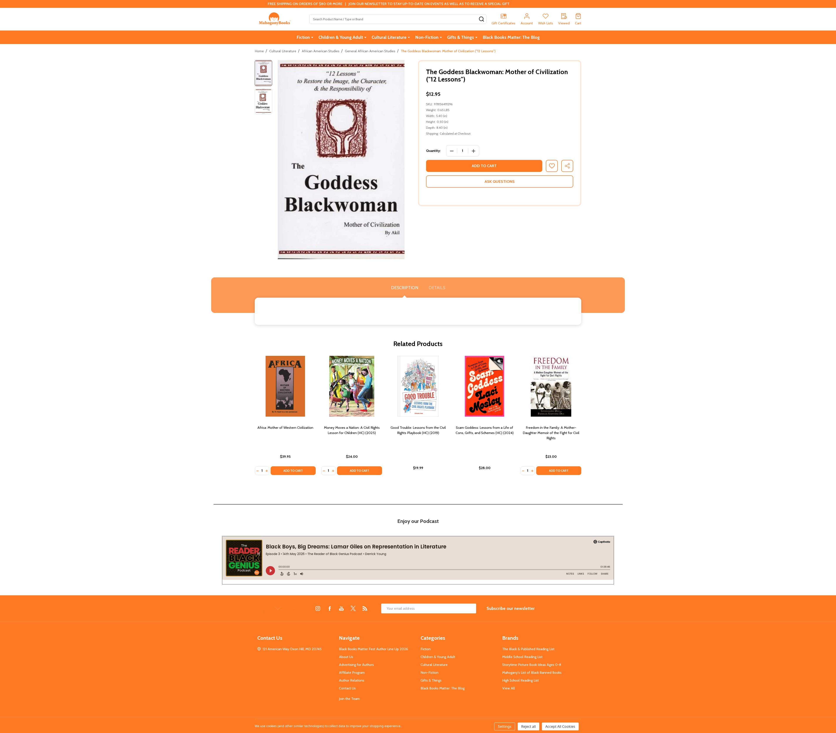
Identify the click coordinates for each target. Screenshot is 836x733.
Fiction (303, 37)
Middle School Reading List (522, 657)
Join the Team (349, 699)
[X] (353, 608)
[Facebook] (329, 608)
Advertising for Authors (356, 665)
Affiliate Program (352, 672)
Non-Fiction (426, 37)
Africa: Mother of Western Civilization (285, 428)
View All (508, 688)
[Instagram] (318, 608)
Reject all (528, 726)
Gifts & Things (460, 37)
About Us (346, 657)
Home (259, 51)
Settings (504, 726)
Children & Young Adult (341, 37)
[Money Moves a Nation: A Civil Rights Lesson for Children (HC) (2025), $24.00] (351, 386)
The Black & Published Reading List (528, 649)
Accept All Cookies (560, 726)
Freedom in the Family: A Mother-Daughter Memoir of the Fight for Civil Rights (551, 433)
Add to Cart (484, 165)
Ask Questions (500, 181)
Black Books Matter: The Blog (511, 37)
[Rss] (365, 608)
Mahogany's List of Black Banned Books (531, 672)
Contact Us (347, 688)
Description (404, 287)
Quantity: (433, 151)
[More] (312, 37)
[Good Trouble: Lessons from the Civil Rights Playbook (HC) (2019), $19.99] (418, 386)
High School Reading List (520, 680)
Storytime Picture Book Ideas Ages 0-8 (531, 665)
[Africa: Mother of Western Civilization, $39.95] (285, 386)
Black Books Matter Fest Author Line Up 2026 (373, 649)
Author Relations (351, 680)
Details (437, 287)
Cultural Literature (389, 37)
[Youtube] (341, 608)
